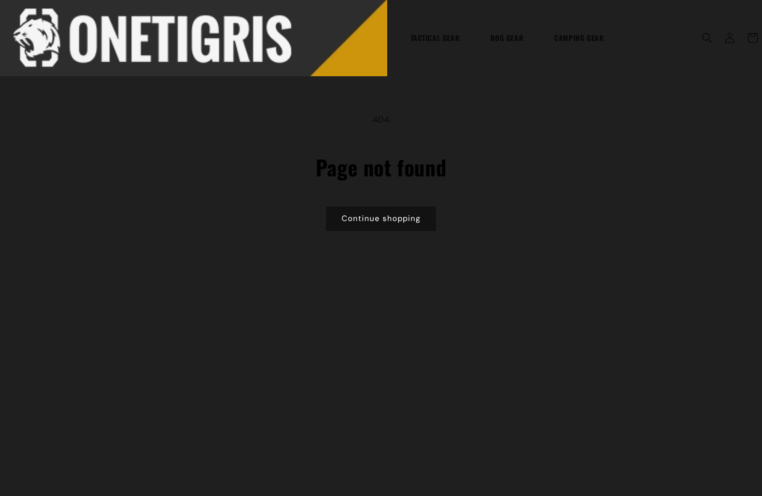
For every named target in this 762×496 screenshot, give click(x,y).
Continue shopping (381, 218)
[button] (707, 37)
